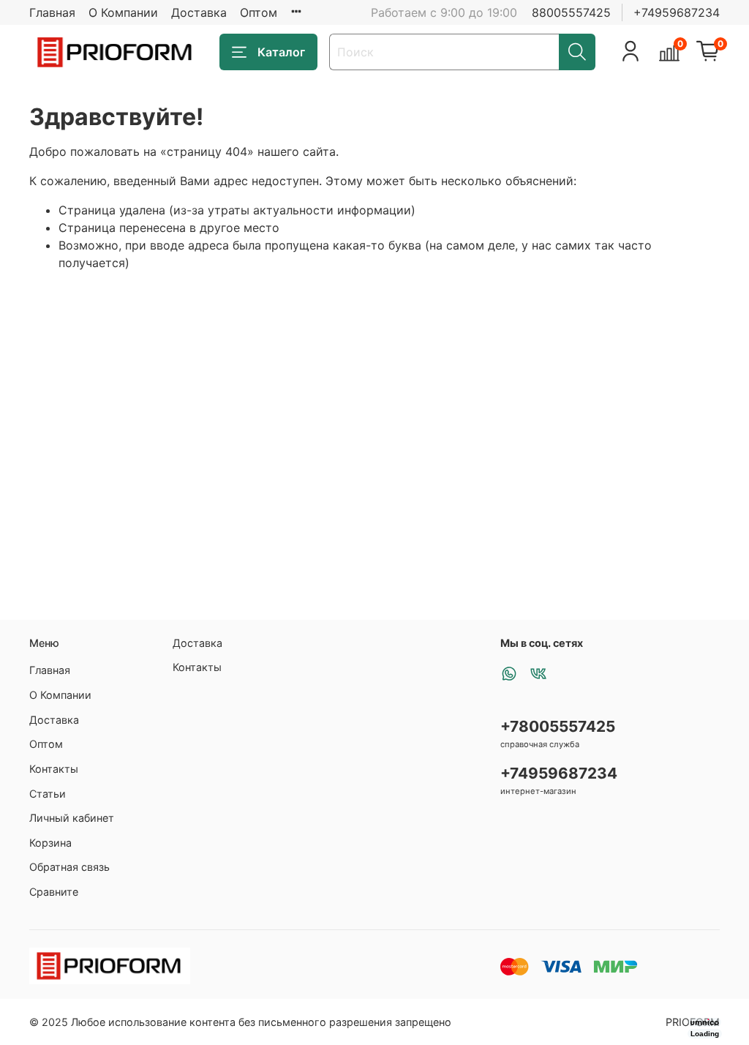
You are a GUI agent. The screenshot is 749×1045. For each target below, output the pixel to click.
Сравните (53, 891)
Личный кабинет (71, 818)
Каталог (281, 52)
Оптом (258, 12)
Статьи (47, 793)
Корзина (50, 842)
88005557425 (571, 12)
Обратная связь (69, 867)
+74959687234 (676, 12)
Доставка (199, 12)
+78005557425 (557, 726)
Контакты (53, 769)
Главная (52, 12)
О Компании (123, 12)
